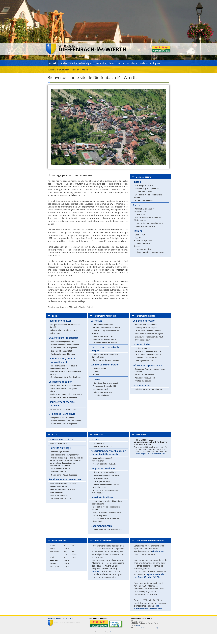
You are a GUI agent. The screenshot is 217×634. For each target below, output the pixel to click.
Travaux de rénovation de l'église (149, 333)
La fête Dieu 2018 (100, 478)
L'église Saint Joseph (144, 320)
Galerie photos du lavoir (103, 392)
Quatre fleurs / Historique (63, 338)
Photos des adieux (143, 381)
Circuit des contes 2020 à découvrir (66, 385)
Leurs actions (98, 443)
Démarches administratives (150, 540)
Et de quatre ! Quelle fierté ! (63, 341)
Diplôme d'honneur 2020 (145, 226)
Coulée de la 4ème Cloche (146, 357)
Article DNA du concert (144, 374)
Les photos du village (103, 468)
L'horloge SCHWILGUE (144, 360)
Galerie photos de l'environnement (66, 420)
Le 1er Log (96, 320)
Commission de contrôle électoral (107, 529)
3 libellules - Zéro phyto (62, 413)
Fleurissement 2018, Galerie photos (66, 377)
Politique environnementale (65, 479)
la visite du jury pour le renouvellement (62, 360)
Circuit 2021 (140, 214)
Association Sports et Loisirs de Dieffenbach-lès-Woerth (108, 452)
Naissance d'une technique (104, 339)
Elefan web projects (116, 632)
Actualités (141, 434)
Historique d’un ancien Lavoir (105, 383)
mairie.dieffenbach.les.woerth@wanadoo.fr (151, 628)
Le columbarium (142, 385)
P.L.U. (55, 434)
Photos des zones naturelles (63, 489)
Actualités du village (102, 497)
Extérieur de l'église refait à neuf (149, 337)
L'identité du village (60, 448)
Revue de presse (100, 515)
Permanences (59, 540)
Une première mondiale (103, 324)
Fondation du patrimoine (145, 324)
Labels (55, 315)
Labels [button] (63, 63)
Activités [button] (131, 63)
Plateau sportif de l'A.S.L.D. (104, 464)
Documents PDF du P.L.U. (62, 469)
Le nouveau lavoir (100, 389)
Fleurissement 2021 (60, 320)
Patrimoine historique (105, 315)
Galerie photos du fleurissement (65, 345)
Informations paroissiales (147, 365)
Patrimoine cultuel (145, 315)
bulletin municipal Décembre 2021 (149, 252)
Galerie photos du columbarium (148, 389)
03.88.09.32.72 (140, 626)
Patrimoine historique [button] (80, 63)
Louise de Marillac (142, 348)
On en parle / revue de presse (63, 409)
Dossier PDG (140, 235)
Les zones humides (59, 495)
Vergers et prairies (59, 486)
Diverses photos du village (104, 472)
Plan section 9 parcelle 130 (104, 386)
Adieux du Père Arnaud (145, 378)
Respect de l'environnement (63, 417)
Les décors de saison (60, 381)
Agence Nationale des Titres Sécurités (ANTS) (149, 576)
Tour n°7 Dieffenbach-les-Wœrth (106, 327)
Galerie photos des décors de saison (66, 394)
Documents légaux (101, 526)
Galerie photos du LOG (103, 336)
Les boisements (58, 492)
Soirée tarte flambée (143, 200)
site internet (158, 551)
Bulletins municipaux (150, 63)
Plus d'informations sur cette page (148, 607)
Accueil (52, 63)
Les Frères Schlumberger (105, 364)
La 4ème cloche (141, 344)
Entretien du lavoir (101, 395)
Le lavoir (95, 379)
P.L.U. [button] (120, 63)
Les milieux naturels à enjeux (63, 483)
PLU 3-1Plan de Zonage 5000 (143, 239)
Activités (98, 434)
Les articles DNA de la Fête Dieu (106, 475)
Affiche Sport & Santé (144, 185)
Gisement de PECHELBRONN (105, 342)
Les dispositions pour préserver (64, 455)
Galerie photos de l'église (145, 327)
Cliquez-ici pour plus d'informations (149, 453)
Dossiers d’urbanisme (61, 439)
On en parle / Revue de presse (64, 348)
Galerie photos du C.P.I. (103, 446)
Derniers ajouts (143, 177)
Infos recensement (103, 540)
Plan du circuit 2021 (143, 191)
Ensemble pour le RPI (144, 249)
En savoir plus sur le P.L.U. (62, 498)
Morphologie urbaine (60, 451)
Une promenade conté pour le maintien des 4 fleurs (63, 367)
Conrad (96, 371)
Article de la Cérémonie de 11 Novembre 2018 (105, 491)
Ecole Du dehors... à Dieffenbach (149, 223)
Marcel (96, 374)
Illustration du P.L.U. (60, 472)
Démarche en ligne (59, 443)
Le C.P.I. (95, 439)
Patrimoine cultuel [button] (104, 63)
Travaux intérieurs (143, 340)
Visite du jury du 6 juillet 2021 (147, 188)
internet (96, 571)
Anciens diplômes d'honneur (63, 354)
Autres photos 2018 (101, 481)
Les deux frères (99, 368)
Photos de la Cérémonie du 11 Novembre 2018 (105, 485)
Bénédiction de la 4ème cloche (148, 351)
